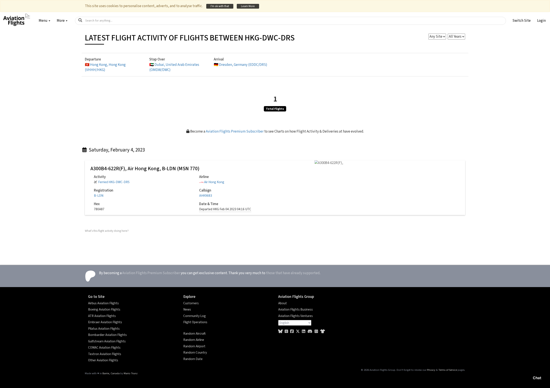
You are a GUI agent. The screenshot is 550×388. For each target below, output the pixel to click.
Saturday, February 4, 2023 (116, 149)
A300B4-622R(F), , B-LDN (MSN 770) (144, 168)
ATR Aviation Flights (102, 316)
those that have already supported (293, 273)
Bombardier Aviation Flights (107, 334)
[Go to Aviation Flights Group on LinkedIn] (303, 331)
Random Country (195, 352)
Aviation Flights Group (296, 296)
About (282, 303)
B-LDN (98, 195)
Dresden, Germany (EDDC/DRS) (240, 64)
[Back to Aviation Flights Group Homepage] (16, 17)
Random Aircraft (194, 333)
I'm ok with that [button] (220, 6)
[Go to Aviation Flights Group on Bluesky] (280, 331)
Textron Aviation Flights (104, 354)
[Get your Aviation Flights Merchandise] (322, 331)
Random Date (193, 359)
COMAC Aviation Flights (104, 347)
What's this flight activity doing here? (107, 231)
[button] (521, 20)
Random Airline (193, 339)
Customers (191, 303)
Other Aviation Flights (103, 360)
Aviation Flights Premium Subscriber (235, 131)
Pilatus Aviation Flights (104, 328)
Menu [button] (43, 20)
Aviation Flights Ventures (295, 316)
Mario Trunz (131, 373)
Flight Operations (195, 322)
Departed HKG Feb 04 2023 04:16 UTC (225, 209)
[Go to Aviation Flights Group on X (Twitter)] (298, 331)
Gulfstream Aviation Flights (107, 341)
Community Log (194, 316)
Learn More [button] (248, 6)
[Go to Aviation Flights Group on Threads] (286, 331)
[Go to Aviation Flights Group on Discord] (309, 331)
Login (541, 20)
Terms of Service (447, 370)
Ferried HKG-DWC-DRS (114, 182)
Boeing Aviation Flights (104, 309)
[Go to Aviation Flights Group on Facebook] (292, 331)
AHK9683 (205, 195)
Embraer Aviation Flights (105, 322)
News (187, 309)
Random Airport (194, 346)
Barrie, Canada (111, 373)
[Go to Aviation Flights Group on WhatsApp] (316, 331)
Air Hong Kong (214, 182)
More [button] (61, 20)
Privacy (431, 370)
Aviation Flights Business (295, 309)
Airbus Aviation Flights (103, 303)
